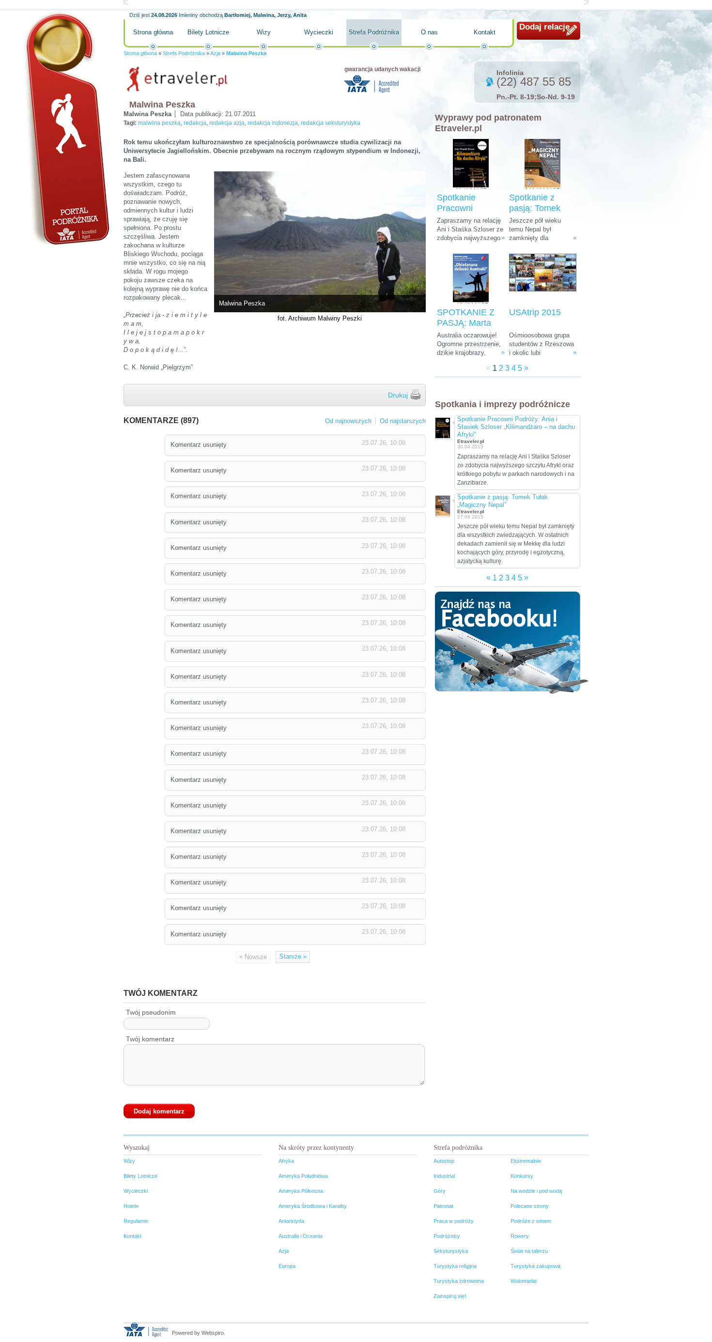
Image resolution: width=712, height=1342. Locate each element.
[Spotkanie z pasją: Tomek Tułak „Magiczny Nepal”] (542, 164)
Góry (439, 1191)
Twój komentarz (150, 1039)
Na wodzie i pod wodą (536, 1191)
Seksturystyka (450, 1251)
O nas (429, 32)
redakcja (195, 123)
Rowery (520, 1236)
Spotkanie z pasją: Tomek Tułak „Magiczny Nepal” (502, 500)
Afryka (286, 1161)
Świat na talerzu (529, 1251)
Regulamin (136, 1221)
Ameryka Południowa (303, 1176)
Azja (215, 53)
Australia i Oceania (301, 1236)
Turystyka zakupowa (535, 1266)
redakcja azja (227, 123)
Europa (287, 1266)
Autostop (443, 1161)
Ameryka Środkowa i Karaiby (313, 1206)
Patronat (443, 1206)
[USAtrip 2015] (542, 279)
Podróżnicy (446, 1236)
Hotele (131, 1206)
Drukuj (398, 395)
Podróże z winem (531, 1221)
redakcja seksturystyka (330, 123)
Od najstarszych (403, 421)
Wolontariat (524, 1281)
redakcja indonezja (273, 123)
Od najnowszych (348, 421)
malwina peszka (159, 123)
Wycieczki (318, 32)
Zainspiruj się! (449, 1296)
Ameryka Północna (301, 1191)
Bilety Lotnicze (208, 32)
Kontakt (484, 32)
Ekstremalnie (526, 1161)
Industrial (444, 1176)
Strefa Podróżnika (374, 32)
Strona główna (153, 32)
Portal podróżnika (66, 128)
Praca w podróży (453, 1221)
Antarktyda (291, 1221)
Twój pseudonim (151, 1012)
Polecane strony (530, 1206)
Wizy (264, 32)
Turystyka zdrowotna (458, 1281)
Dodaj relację (544, 26)
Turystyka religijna (455, 1266)
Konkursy (522, 1176)
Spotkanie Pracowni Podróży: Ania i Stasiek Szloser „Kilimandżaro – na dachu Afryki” (516, 426)
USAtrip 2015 (535, 312)
